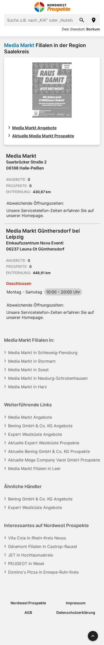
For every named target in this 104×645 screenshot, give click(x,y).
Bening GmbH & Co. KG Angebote (40, 425)
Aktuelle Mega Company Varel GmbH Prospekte (54, 459)
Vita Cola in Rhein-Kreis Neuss (37, 537)
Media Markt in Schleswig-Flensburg (42, 352)
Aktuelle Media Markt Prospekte (43, 135)
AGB (28, 612)
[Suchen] (82, 20)
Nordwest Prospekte (28, 603)
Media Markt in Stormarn (32, 361)
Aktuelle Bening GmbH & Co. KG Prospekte (49, 451)
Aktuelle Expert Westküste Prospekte (43, 442)
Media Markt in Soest (28, 369)
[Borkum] (94, 20)
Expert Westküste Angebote (35, 434)
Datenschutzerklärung (75, 612)
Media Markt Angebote (34, 127)
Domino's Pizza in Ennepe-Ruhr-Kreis (43, 572)
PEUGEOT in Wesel (26, 563)
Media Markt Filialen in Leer (34, 468)
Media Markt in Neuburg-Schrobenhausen (48, 378)
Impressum (76, 603)
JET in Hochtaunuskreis (30, 554)
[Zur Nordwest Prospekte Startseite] (52, 7)
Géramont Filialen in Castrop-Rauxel (42, 546)
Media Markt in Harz (27, 386)
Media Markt (19, 45)
